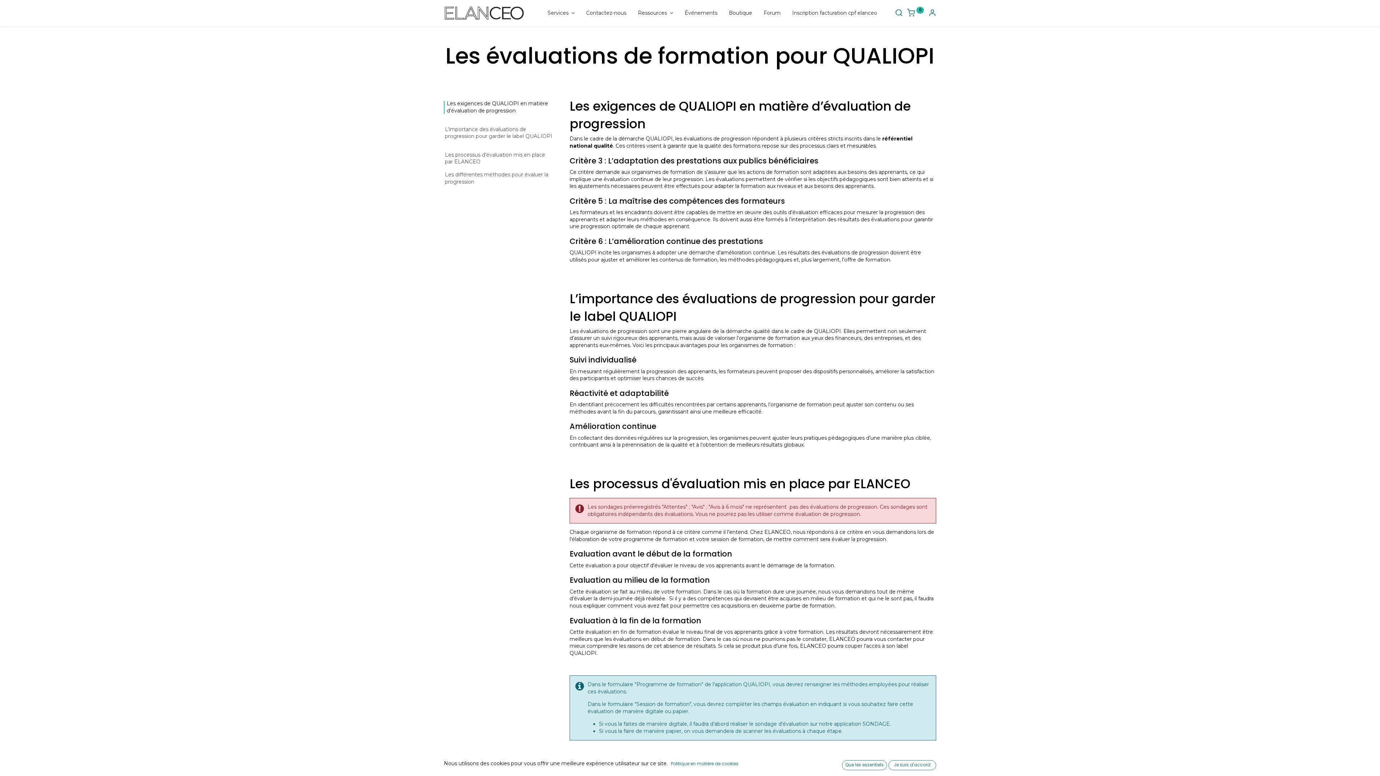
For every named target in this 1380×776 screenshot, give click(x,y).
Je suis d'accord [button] (912, 765)
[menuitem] (606, 13)
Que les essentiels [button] (864, 765)
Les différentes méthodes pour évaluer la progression (496, 178)
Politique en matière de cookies (705, 764)
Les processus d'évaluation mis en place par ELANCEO (495, 158)
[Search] (899, 13)
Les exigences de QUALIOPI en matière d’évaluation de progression (497, 107)
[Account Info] (932, 13)
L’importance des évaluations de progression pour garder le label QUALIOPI (498, 133)
